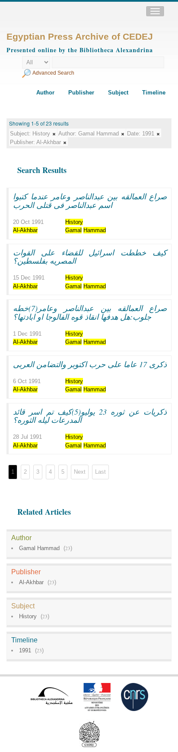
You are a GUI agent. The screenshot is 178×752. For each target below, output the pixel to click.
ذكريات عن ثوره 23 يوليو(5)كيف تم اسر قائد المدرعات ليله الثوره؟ (90, 415)
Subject (118, 92)
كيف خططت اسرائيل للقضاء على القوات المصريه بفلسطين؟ (90, 256)
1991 (25, 650)
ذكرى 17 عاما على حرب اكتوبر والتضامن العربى (90, 364)
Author (45, 92)
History (28, 616)
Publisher (81, 92)
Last (100, 472)
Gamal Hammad (39, 548)
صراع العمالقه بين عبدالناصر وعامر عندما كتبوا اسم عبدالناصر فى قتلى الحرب (90, 200)
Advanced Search (53, 73)
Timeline (153, 92)
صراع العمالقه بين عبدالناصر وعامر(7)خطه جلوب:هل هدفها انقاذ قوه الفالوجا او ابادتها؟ (90, 312)
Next (80, 472)
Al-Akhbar (31, 582)
